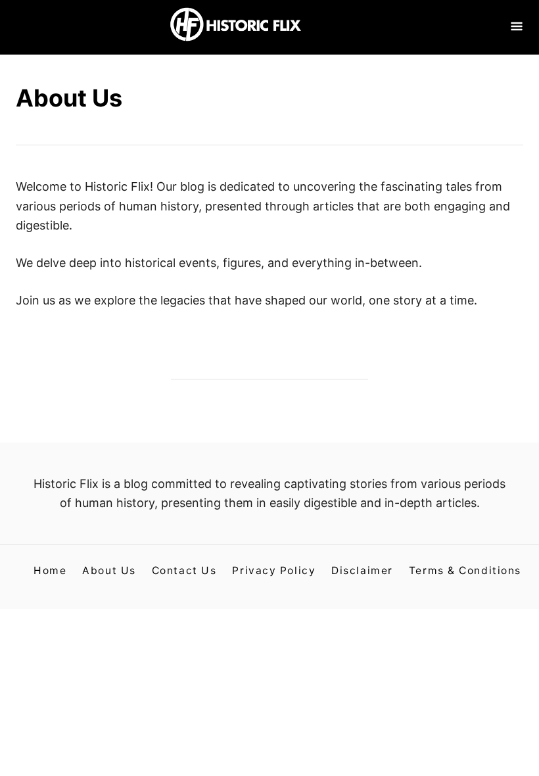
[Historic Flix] (235, 27)
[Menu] (516, 27)
